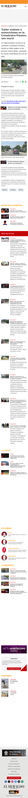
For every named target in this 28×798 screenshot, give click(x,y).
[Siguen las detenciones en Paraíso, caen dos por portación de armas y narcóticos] (5, 385)
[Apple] (19, 781)
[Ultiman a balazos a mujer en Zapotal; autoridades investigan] (5, 271)
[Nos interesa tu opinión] (14, 753)
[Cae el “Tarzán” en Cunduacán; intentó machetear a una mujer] (5, 434)
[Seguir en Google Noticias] (25, 81)
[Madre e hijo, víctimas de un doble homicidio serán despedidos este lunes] (5, 308)
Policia (21, 189)
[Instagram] (12, 781)
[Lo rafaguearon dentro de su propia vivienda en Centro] (5, 290)
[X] (9, 781)
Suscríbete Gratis (14, 668)
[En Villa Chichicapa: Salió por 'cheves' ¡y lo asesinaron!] (5, 216)
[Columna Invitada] (4, 550)
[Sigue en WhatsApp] (23, 81)
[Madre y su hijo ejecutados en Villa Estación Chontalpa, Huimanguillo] (5, 346)
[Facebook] (6, 781)
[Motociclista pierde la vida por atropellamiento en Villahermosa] (5, 577)
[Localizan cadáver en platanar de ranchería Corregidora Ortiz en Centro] (5, 364)
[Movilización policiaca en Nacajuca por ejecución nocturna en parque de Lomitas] (5, 328)
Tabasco (4, 189)
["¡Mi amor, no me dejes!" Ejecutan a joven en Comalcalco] (5, 210)
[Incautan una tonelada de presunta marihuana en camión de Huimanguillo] (5, 248)
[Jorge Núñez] (4, 542)
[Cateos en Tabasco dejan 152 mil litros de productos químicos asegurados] (5, 571)
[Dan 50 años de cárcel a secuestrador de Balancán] (5, 223)
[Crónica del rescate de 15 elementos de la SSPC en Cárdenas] (5, 584)
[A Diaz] (4, 534)
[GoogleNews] (15, 781)
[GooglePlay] (22, 781)
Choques (12, 189)
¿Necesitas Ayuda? (14, 778)
